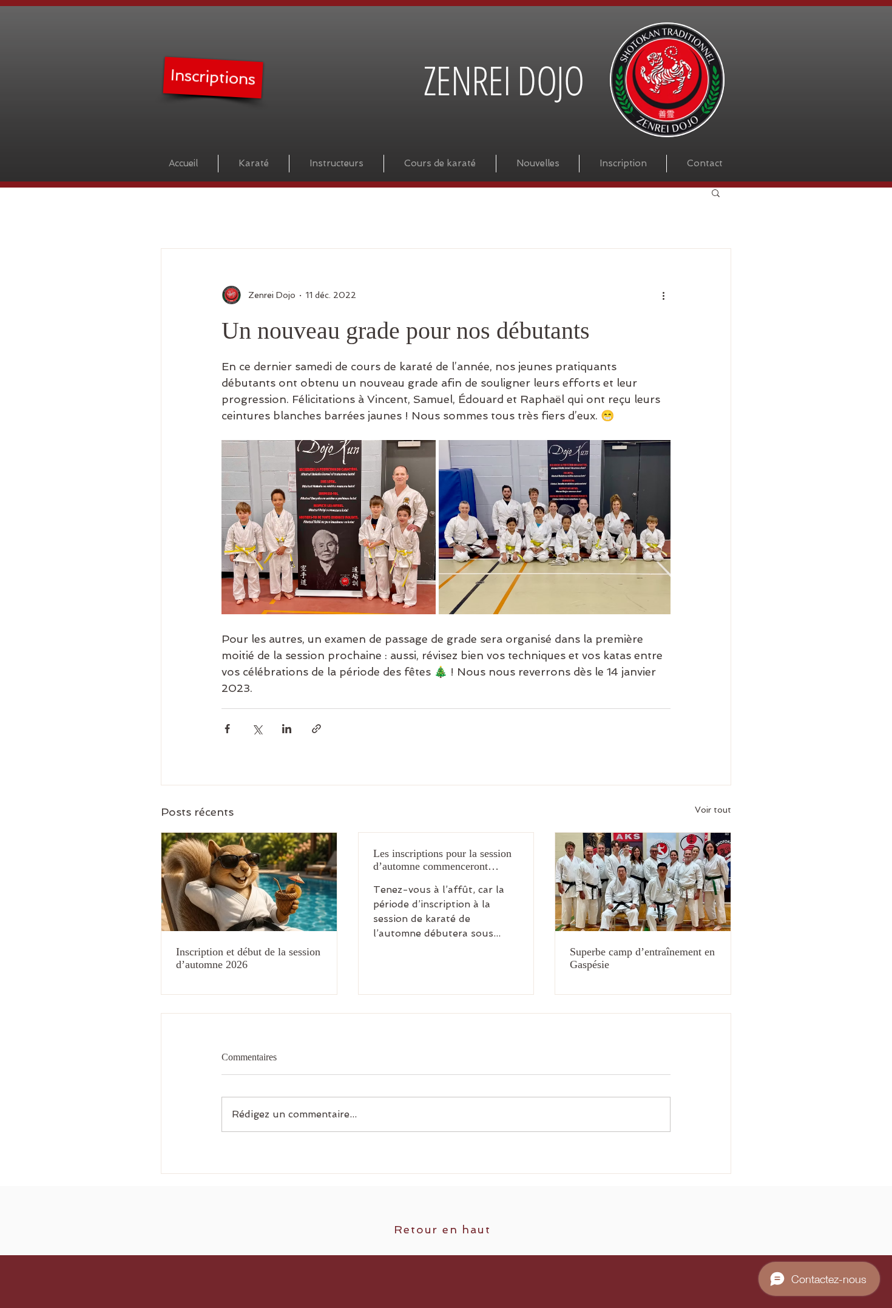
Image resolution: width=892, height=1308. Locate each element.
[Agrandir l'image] (328, 527)
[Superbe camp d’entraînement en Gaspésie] (643, 882)
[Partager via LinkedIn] (286, 728)
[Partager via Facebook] (227, 728)
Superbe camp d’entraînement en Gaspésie (642, 958)
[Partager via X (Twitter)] (257, 728)
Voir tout (713, 810)
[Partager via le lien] (316, 728)
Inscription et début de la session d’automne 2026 (248, 958)
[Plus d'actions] (663, 295)
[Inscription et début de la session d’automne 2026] (249, 882)
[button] (715, 192)
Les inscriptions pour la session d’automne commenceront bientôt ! (442, 860)
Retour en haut (442, 1229)
